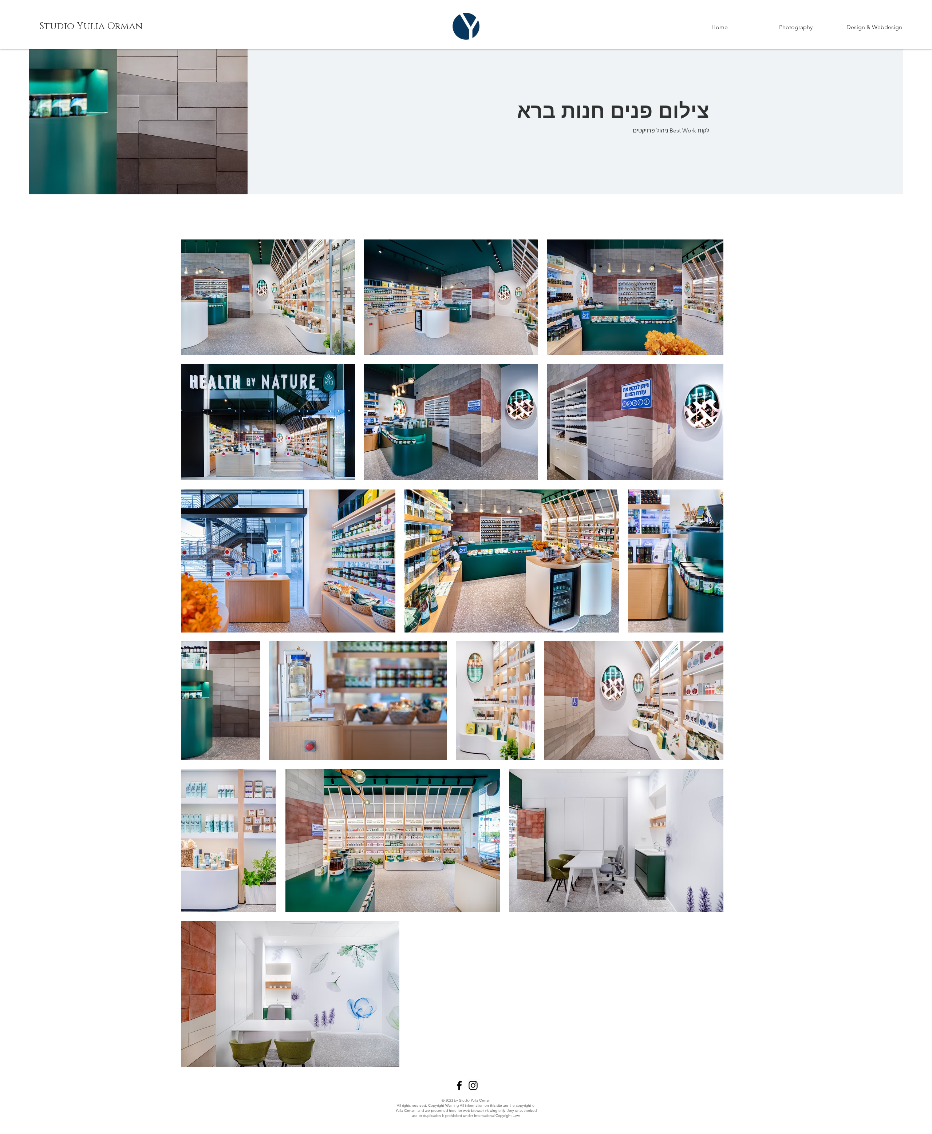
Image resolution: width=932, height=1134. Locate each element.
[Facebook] (459, 1085)
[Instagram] (473, 1085)
